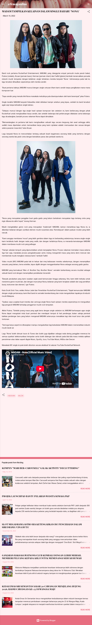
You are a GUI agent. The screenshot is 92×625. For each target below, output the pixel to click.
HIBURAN (11, 396)
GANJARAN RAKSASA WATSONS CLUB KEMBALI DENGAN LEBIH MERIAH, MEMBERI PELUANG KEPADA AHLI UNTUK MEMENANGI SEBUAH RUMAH (42, 557)
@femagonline (17, 4)
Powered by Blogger (47, 620)
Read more (85, 489)
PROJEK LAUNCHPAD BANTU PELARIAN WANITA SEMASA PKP (36, 496)
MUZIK (20, 396)
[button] (88, 12)
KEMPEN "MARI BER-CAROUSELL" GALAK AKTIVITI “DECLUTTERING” (40, 468)
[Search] (88, 5)
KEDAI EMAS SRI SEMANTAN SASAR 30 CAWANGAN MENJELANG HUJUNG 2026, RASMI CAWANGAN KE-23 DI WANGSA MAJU (41, 588)
